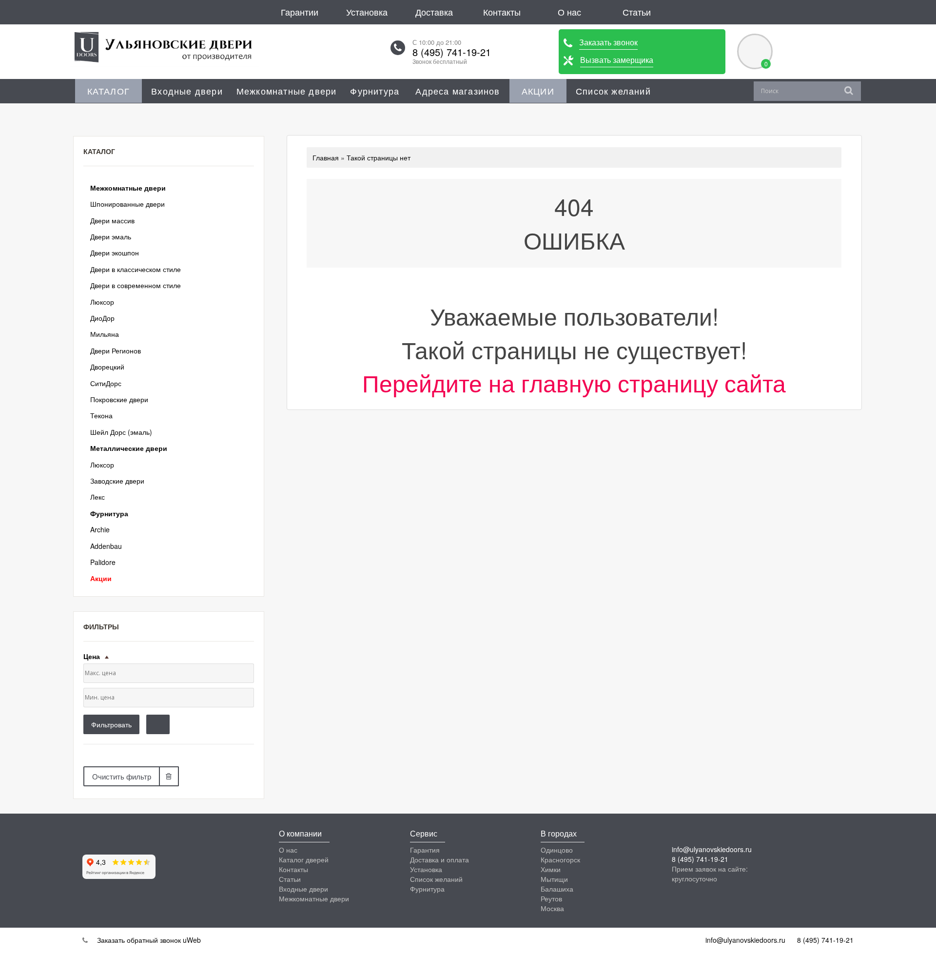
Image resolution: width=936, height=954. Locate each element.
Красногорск (560, 859)
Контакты (502, 11)
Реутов (551, 898)
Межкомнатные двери (286, 90)
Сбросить (158, 724)
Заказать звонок (608, 42)
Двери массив (112, 220)
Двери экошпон (114, 252)
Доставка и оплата (439, 859)
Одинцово (557, 850)
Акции (538, 90)
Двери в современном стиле (135, 285)
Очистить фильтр (121, 776)
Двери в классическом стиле (135, 269)
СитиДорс (105, 383)
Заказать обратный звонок (138, 940)
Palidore (103, 562)
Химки (551, 869)
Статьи (637, 11)
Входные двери (187, 90)
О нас (569, 11)
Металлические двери (128, 448)
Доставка (434, 11)
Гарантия (425, 850)
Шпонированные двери (127, 204)
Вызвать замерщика (616, 59)
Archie (100, 529)
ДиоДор (102, 318)
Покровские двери (119, 399)
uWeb (192, 940)
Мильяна (104, 334)
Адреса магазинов (457, 90)
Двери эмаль (110, 236)
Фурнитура (374, 90)
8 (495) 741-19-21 (451, 52)
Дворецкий (107, 366)
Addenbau (106, 546)
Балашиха (557, 889)
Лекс (97, 497)
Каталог (108, 90)
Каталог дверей (304, 859)
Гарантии (299, 11)
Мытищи (554, 879)
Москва (552, 908)
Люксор (102, 302)
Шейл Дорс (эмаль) (121, 432)
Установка (367, 11)
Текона (101, 415)
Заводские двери (117, 481)
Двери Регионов (115, 350)
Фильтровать (111, 724)
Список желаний (613, 90)
